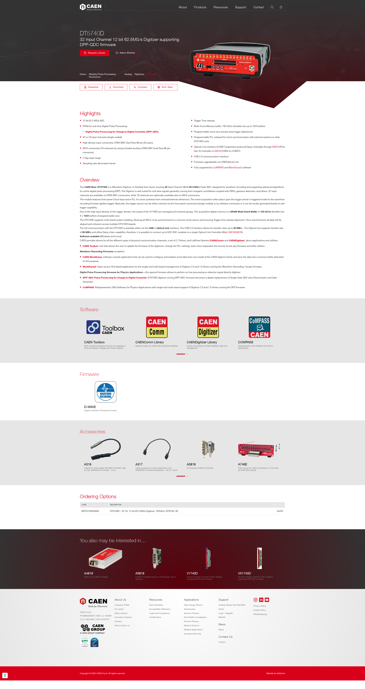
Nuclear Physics (191, 621)
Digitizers (139, 74)
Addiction (281, 673)
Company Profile (121, 605)
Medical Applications (193, 630)
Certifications (155, 617)
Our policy (119, 609)
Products (200, 7)
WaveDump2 (235, 168)
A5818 (275, 147)
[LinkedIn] (261, 600)
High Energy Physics (193, 605)
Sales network (120, 613)
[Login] (280, 7)
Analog (128, 74)
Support (240, 7)
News (221, 630)
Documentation (156, 605)
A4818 (217, 151)
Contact (258, 7)
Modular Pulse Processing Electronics (102, 75)
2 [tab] (190, 356)
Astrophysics (189, 609)
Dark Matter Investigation (195, 617)
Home (83, 74)
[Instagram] (255, 600)
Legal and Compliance (159, 613)
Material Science (191, 625)
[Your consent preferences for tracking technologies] (5, 675)
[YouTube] (267, 600)
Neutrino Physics (191, 613)
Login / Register (226, 613)
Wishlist (222, 617)
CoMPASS (218, 168)
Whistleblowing (260, 614)
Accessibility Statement (159, 609)
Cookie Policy (259, 610)
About (183, 7)
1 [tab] (181, 356)
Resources (221, 7)
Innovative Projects (123, 617)
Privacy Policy (259, 606)
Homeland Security (192, 634)
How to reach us (121, 625)
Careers (118, 621)
